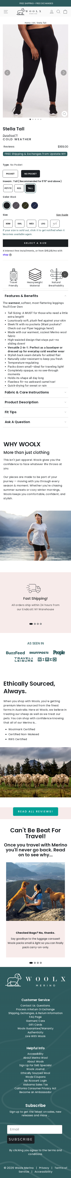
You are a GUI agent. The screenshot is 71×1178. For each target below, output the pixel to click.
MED (31, 223)
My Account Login (35, 1080)
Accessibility (35, 1054)
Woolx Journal (35, 1069)
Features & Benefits (21, 296)
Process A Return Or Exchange (35, 1009)
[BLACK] (6, 205)
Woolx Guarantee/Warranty (35, 1028)
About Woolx (35, 1061)
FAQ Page (35, 1017)
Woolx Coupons (35, 1077)
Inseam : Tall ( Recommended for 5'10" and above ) (32, 181)
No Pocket (30, 174)
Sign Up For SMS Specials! (35, 1065)
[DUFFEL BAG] (25, 205)
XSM (8, 223)
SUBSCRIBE (21, 1139)
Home (28, 23)
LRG (43, 223)
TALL (30, 188)
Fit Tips (11, 412)
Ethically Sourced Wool (35, 1073)
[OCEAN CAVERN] (34, 205)
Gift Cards (35, 1024)
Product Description (21, 402)
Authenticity (36, 1032)
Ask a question (17, 422)
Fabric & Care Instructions (27, 392)
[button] (7, 73)
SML (20, 223)
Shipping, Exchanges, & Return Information (35, 1013)
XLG (55, 223)
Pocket (10, 174)
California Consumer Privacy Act (35, 1088)
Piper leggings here (39, 328)
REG (19, 188)
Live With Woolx (35, 1036)
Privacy (44, 1168)
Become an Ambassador (35, 1092)
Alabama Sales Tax (35, 1084)
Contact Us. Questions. (35, 1005)
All (33, 23)
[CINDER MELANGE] (16, 205)
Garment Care (35, 1021)
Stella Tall (41, 23)
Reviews (8, 146)
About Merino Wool (35, 1057)
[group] (35, 274)
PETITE (8, 188)
